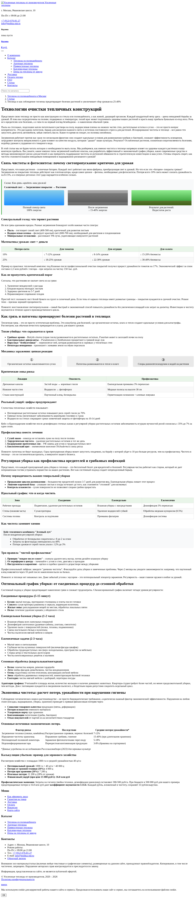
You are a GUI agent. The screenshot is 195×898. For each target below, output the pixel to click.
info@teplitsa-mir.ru (10, 23)
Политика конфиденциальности (18, 879)
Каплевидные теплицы (19, 830)
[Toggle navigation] (2, 50)
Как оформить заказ (17, 796)
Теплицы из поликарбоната (21, 822)
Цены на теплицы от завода (21, 833)
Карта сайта (13, 810)
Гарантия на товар (16, 799)
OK (3, 895)
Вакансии (12, 807)
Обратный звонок (16, 858)
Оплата (11, 804)
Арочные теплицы (17, 825)
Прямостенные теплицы (20, 827)
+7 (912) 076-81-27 (10, 20)
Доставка (12, 802)
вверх (4, 884)
